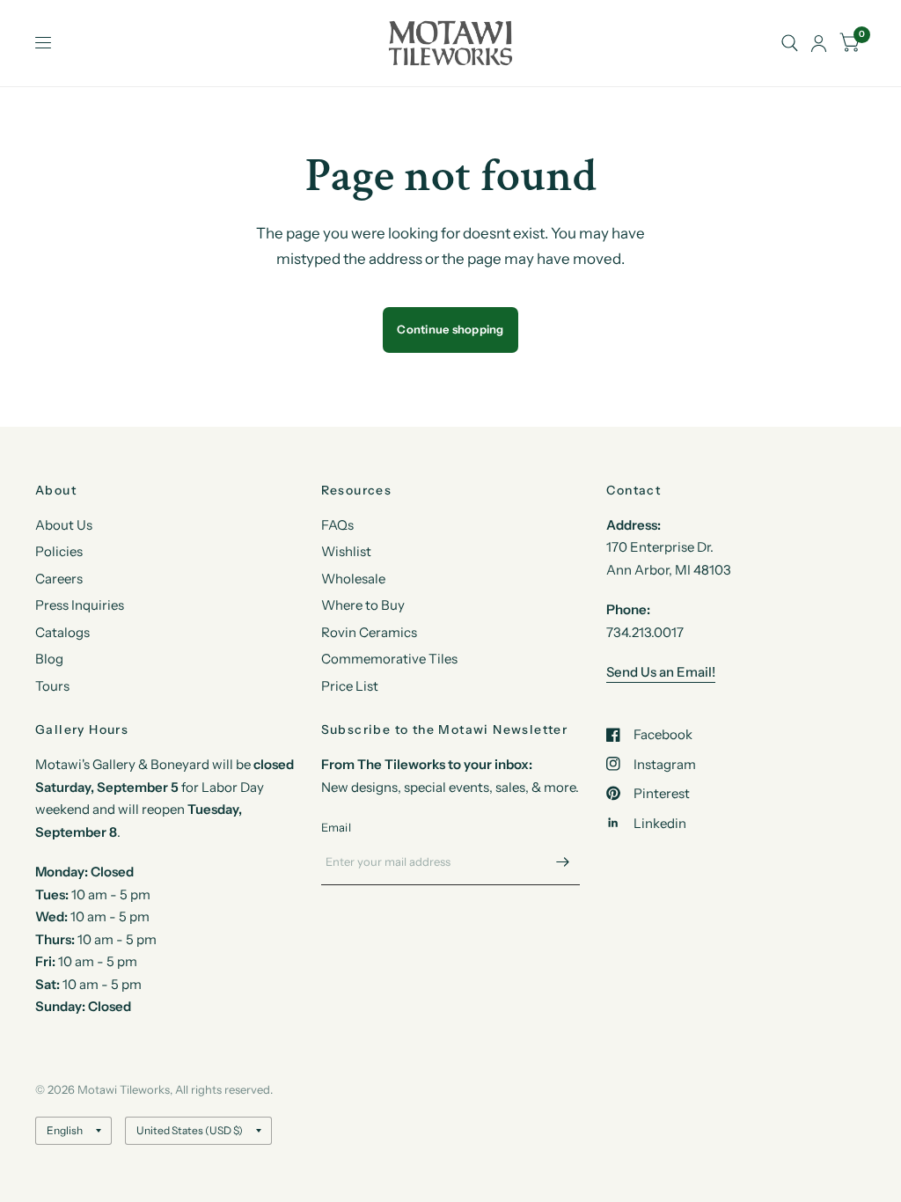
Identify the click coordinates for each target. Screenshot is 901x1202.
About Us (63, 525)
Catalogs (62, 632)
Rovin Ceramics (369, 632)
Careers (59, 578)
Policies (59, 551)
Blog (49, 658)
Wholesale (353, 578)
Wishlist (346, 551)
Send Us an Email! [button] (660, 671)
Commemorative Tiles (389, 658)
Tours (52, 686)
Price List (349, 686)
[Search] (789, 43)
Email (336, 827)
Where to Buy (363, 605)
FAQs (337, 525)
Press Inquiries (79, 605)
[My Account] (818, 43)
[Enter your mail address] (562, 862)
